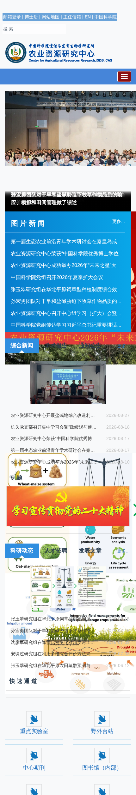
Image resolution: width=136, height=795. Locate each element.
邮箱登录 (12, 16)
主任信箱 (72, 16)
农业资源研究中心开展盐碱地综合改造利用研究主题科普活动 (54, 415)
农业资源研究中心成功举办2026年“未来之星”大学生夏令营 (54, 461)
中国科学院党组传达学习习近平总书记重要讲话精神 (72, 325)
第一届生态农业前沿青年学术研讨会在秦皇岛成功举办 (74, 241)
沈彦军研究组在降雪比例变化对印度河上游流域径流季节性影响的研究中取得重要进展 (54, 642)
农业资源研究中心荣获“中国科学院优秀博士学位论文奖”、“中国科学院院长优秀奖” (54, 438)
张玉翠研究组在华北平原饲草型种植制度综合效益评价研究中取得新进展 (54, 618)
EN (88, 16)
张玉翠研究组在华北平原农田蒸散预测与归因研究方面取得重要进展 (54, 665)
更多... (123, 345)
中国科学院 (106, 16)
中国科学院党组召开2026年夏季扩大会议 (60, 277)
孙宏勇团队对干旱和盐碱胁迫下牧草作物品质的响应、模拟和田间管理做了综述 (66, 198)
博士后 (31, 16)
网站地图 (50, 16)
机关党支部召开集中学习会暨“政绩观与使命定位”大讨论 (54, 427)
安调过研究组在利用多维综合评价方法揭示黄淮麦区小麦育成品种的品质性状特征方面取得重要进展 (54, 653)
